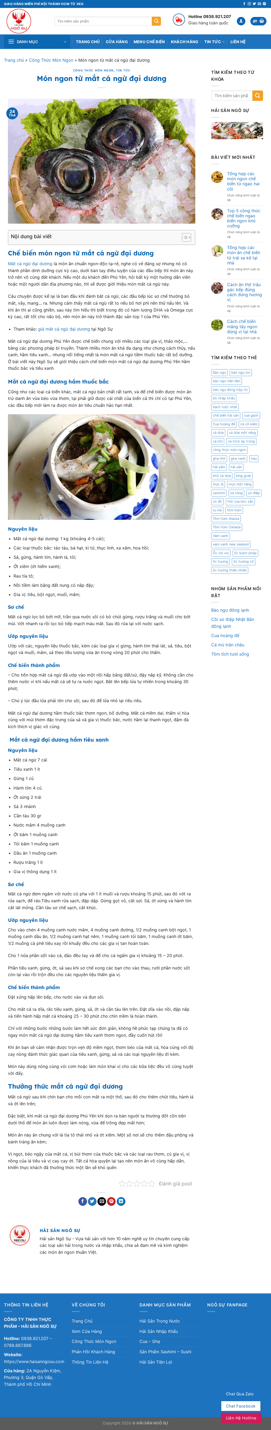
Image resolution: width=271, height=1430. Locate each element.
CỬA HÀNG (117, 41)
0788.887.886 (17, 1345)
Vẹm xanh (220, 536)
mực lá (218, 484)
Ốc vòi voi (221, 553)
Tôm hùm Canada (227, 527)
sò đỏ (217, 501)
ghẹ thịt (219, 459)
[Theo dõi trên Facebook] (244, 4)
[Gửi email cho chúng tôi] (259, 4)
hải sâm (219, 467)
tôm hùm (234, 510)
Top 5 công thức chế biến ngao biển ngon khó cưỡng (243, 218)
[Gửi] (156, 21)
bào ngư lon (240, 373)
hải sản (236, 467)
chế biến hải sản (226, 415)
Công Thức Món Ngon (51, 60)
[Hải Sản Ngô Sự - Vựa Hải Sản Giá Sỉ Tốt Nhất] (25, 21)
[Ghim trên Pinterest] (111, 1201)
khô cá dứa (222, 476)
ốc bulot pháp (245, 553)
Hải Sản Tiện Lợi (155, 1362)
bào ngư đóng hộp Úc (230, 390)
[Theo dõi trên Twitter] (254, 4)
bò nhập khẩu (224, 398)
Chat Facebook (241, 1406)
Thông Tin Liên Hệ (90, 1362)
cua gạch (251, 415)
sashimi (219, 493)
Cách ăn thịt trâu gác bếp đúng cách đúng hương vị (244, 292)
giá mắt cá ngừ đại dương (64, 329)
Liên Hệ (238, 41)
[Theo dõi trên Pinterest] (264, 4)
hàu (254, 459)
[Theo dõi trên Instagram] (249, 4)
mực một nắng (240, 484)
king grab (243, 476)
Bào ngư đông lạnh (230, 610)
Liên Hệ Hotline (241, 1417)
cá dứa (218, 433)
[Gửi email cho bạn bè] (101, 1201)
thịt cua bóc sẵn (240, 501)
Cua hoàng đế (224, 424)
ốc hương (220, 561)
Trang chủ (14, 60)
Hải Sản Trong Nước (159, 1321)
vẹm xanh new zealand (231, 544)
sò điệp (254, 493)
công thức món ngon (229, 450)
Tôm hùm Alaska (226, 519)
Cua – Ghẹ (149, 1341)
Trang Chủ (88, 41)
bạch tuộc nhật (225, 407)
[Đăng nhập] (241, 21)
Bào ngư (219, 373)
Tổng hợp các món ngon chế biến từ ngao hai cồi (243, 181)
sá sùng (236, 493)
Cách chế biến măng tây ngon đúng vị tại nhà (242, 326)
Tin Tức (212, 41)
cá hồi (218, 441)
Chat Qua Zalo (240, 1393)
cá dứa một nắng (242, 433)
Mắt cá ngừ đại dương (30, 263)
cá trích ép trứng (241, 441)
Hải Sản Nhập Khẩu (158, 1331)
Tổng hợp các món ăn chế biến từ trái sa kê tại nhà (243, 255)
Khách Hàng (184, 41)
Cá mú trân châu (227, 644)
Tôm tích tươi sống (230, 654)
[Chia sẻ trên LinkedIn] (121, 1201)
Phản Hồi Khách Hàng (93, 1351)
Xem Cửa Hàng (87, 1331)
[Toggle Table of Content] (184, 237)
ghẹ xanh (238, 459)
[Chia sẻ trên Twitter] (92, 1201)
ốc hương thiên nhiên (230, 570)
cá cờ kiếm (249, 424)
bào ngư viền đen (226, 381)
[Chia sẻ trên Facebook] (82, 1201)
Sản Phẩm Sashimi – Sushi (165, 1351)
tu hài (217, 510)
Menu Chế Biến (149, 41)
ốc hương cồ (243, 561)
